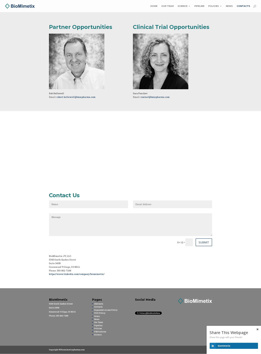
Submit (204, 242)
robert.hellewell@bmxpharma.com (75, 97)
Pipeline (199, 6)
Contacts (243, 6)
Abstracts (98, 303)
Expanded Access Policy (106, 310)
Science (182, 6)
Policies (213, 6)
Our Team (167, 6)
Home (153, 6)
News (229, 6)
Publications (100, 331)
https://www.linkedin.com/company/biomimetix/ (77, 274)
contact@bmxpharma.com (155, 97)
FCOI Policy (99, 313)
